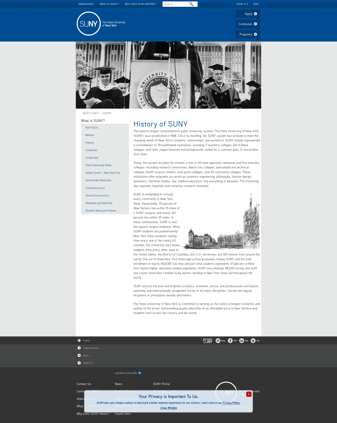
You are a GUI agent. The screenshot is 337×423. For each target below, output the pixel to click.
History (107, 113)
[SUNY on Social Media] (207, 340)
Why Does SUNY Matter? (93, 413)
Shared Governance (97, 195)
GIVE (256, 3)
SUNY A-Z (242, 3)
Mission (89, 135)
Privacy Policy (231, 402)
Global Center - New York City (102, 172)
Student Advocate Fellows (100, 210)
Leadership (91, 157)
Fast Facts (91, 127)
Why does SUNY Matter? (140, 3)
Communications (95, 187)
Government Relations (98, 180)
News (119, 384)
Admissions (85, 3)
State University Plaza (98, 165)
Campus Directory (90, 348)
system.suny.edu (126, 373)
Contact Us (84, 384)
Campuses (245, 24)
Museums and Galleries (98, 202)
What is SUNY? (109, 3)
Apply (248, 14)
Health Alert (123, 413)
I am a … (86, 355)
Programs (246, 34)
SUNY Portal (161, 384)
